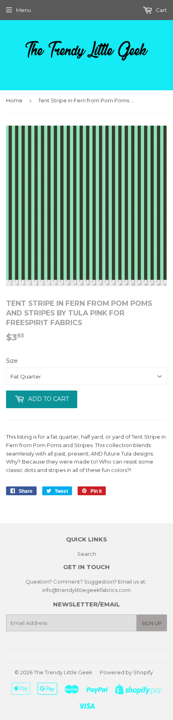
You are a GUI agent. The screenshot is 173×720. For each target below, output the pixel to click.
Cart (160, 10)
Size (12, 360)
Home (14, 100)
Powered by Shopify (126, 672)
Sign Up (152, 623)
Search (86, 554)
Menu (23, 10)
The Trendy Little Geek (63, 672)
